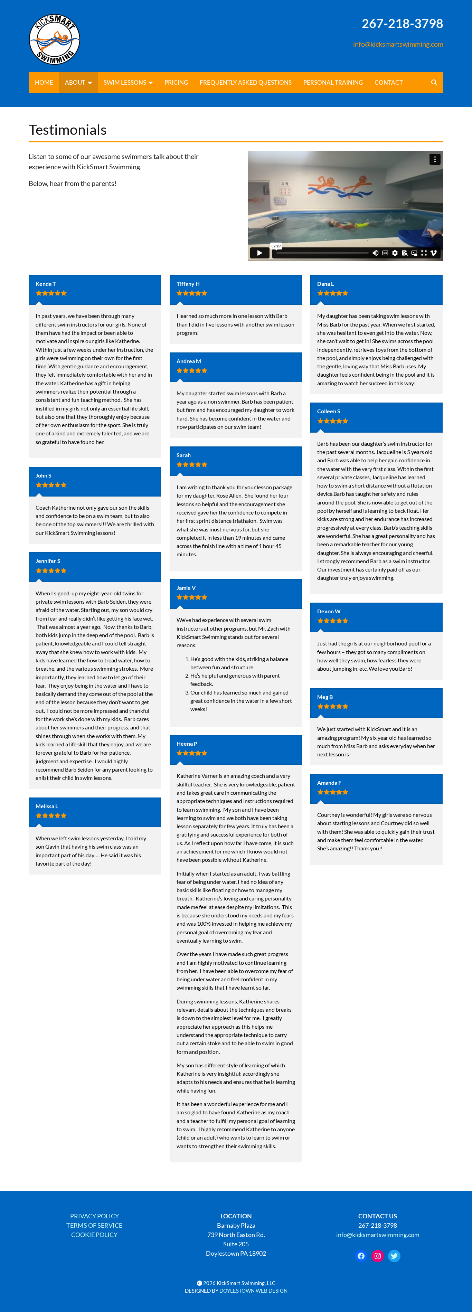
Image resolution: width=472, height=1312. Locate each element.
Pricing (176, 82)
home (44, 82)
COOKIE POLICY (94, 1234)
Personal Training (333, 82)
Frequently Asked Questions (246, 82)
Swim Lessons (125, 82)
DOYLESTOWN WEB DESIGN (253, 1291)
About (75, 82)
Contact (389, 82)
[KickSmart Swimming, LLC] (77, 39)
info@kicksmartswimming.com (398, 44)
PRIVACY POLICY (94, 1216)
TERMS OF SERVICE (94, 1225)
